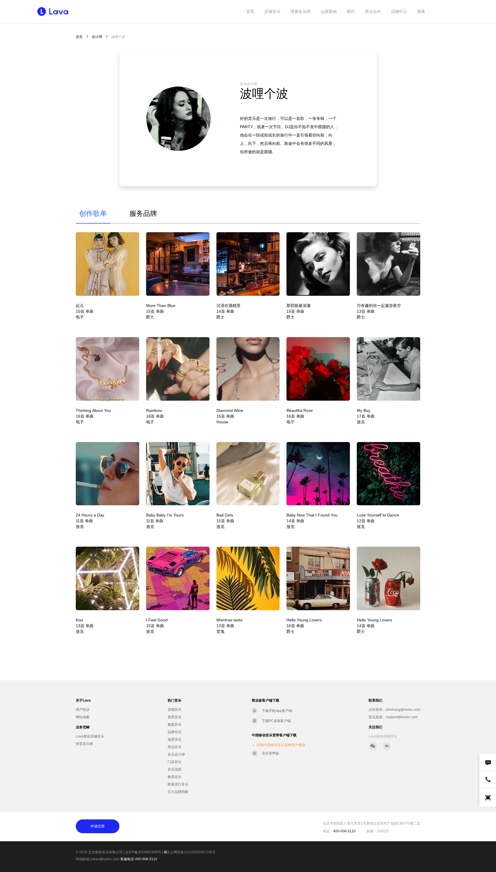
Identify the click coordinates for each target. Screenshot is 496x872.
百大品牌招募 (178, 792)
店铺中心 (399, 11)
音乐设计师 (176, 754)
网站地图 (83, 717)
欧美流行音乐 (178, 784)
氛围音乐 (174, 725)
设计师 (97, 37)
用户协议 (83, 710)
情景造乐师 (300, 11)
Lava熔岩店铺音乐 (90, 736)
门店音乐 (174, 762)
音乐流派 (174, 769)
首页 (250, 11)
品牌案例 (329, 11)
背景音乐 (174, 717)
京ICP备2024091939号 (143, 852)
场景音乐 (174, 739)
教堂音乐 (174, 777)
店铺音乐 (272, 11)
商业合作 (373, 11)
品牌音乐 (174, 732)
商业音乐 (174, 747)
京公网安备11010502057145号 (191, 852)
